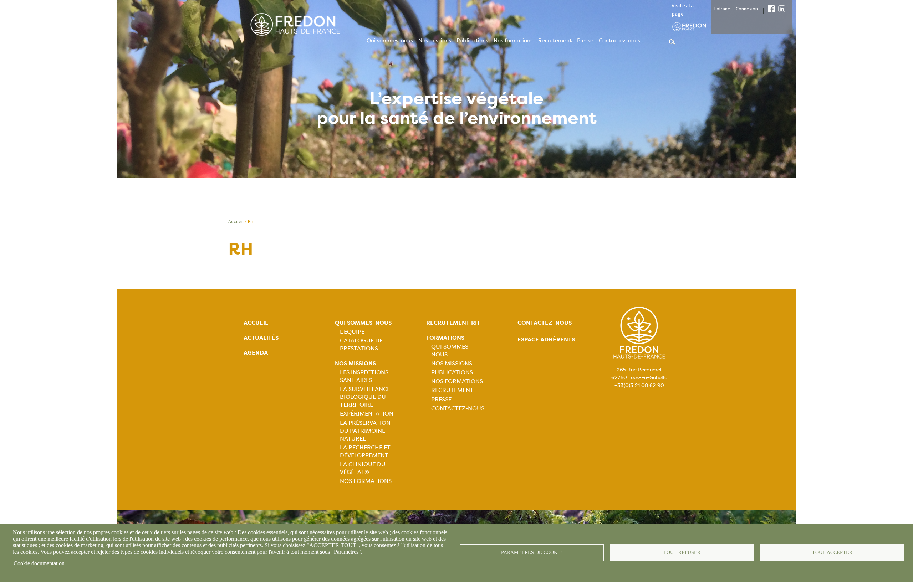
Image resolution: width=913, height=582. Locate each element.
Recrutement (555, 40)
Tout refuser (681, 552)
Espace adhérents (546, 339)
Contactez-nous (619, 40)
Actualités (261, 337)
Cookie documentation (39, 563)
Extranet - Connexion (736, 8)
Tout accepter (832, 552)
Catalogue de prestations (361, 344)
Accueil (236, 221)
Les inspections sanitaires (364, 376)
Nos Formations (366, 481)
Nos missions (434, 40)
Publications (472, 40)
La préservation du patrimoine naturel (365, 430)
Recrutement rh (452, 322)
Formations (445, 337)
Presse (585, 40)
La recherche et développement (365, 451)
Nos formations (513, 40)
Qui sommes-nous (390, 40)
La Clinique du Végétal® (363, 468)
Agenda (256, 352)
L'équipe (352, 331)
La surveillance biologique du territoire (365, 396)
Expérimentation (366, 413)
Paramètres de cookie (531, 552)
